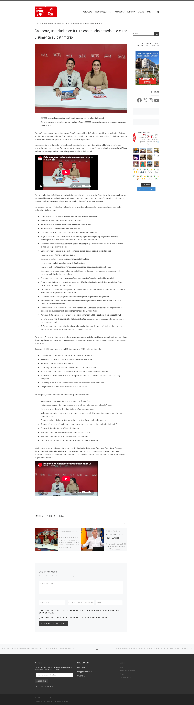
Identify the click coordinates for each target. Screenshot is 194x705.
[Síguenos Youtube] (158, 2)
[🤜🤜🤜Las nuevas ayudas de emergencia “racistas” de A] (143, 178)
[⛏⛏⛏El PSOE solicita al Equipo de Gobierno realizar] (156, 157)
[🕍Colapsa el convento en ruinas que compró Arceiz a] (149, 150)
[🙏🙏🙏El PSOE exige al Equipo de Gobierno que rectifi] (136, 171)
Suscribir (41, 681)
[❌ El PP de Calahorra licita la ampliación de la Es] (156, 150)
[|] (46, 11)
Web (99, 603)
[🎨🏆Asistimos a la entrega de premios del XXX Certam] (136, 178)
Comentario (47, 584)
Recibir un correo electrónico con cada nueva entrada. (74, 618)
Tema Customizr (63, 701)
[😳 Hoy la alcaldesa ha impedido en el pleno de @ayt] (136, 164)
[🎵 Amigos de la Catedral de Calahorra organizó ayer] (143, 157)
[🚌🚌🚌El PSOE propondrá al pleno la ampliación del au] (149, 164)
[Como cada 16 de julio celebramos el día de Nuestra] (149, 178)
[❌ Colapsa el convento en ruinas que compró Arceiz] (143, 150)
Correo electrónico (80, 604)
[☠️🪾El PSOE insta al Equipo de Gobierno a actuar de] (149, 157)
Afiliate (122, 674)
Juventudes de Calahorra (127, 671)
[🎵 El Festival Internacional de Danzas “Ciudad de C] (136, 157)
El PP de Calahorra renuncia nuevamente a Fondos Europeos (114, 534)
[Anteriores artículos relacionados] (119, 522)
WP (45, 701)
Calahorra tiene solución (68, 531)
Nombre (45, 603)
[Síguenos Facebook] (149, 2)
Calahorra (43, 23)
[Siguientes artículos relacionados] (124, 522)
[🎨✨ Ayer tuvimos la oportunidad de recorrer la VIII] (143, 164)
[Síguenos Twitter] (152, 2)
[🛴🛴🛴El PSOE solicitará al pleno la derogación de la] (156, 164)
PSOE (121, 667)
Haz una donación (125, 677)
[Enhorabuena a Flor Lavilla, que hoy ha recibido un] (156, 171)
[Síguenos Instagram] (155, 2)
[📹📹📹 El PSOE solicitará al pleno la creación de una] (143, 171)
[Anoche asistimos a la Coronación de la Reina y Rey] (136, 150)
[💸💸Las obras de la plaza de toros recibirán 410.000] (156, 178)
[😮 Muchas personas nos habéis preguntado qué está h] (149, 171)
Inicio (36, 23)
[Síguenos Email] (146, 2)
